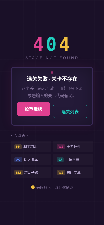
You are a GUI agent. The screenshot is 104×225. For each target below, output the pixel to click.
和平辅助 (26, 147)
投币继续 (33, 108)
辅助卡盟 (27, 172)
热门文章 (69, 172)
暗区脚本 (27, 160)
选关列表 (70, 111)
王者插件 (69, 147)
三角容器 (68, 160)
